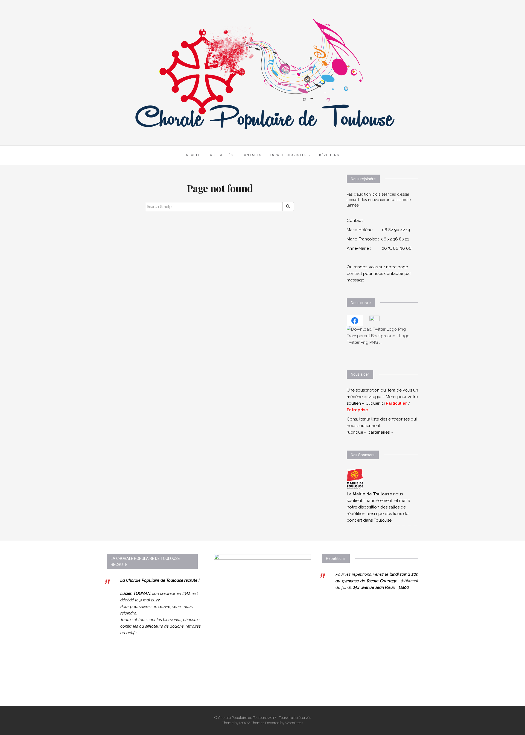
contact (354, 273)
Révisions (329, 155)
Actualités (221, 155)
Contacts (251, 155)
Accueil (194, 155)
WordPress (294, 723)
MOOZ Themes (251, 723)
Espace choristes (289, 155)
